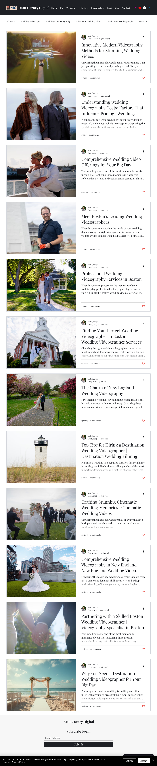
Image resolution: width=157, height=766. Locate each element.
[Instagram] (135, 7)
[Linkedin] (149, 7)
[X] (144, 7)
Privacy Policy (18, 762)
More (141, 21)
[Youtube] (139, 7)
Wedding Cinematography (58, 21)
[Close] (153, 761)
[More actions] (144, 37)
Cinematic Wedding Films (89, 21)
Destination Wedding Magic (120, 21)
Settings (129, 760)
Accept (143, 760)
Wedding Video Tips (30, 21)
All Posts (10, 21)
